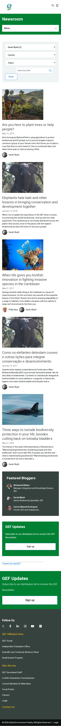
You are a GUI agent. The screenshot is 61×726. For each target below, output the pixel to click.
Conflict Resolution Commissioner (18, 678)
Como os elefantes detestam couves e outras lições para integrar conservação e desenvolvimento (30, 357)
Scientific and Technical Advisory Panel (20, 652)
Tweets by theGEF (11, 563)
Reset (11, 76)
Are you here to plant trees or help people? (28, 127)
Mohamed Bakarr (21, 485)
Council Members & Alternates (16, 683)
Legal (4, 700)
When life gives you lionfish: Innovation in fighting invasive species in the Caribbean (24, 280)
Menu (7, 28)
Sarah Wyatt (14, 155)
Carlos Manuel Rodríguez (25, 506)
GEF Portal (7, 640)
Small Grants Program (12, 657)
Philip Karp (13, 310)
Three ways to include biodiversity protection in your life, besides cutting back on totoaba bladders (28, 434)
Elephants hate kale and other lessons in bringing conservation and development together (30, 202)
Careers (6, 695)
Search (53, 5)
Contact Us (8, 707)
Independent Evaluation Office (16, 646)
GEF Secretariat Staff (12, 672)
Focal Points (8, 689)
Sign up (30, 546)
